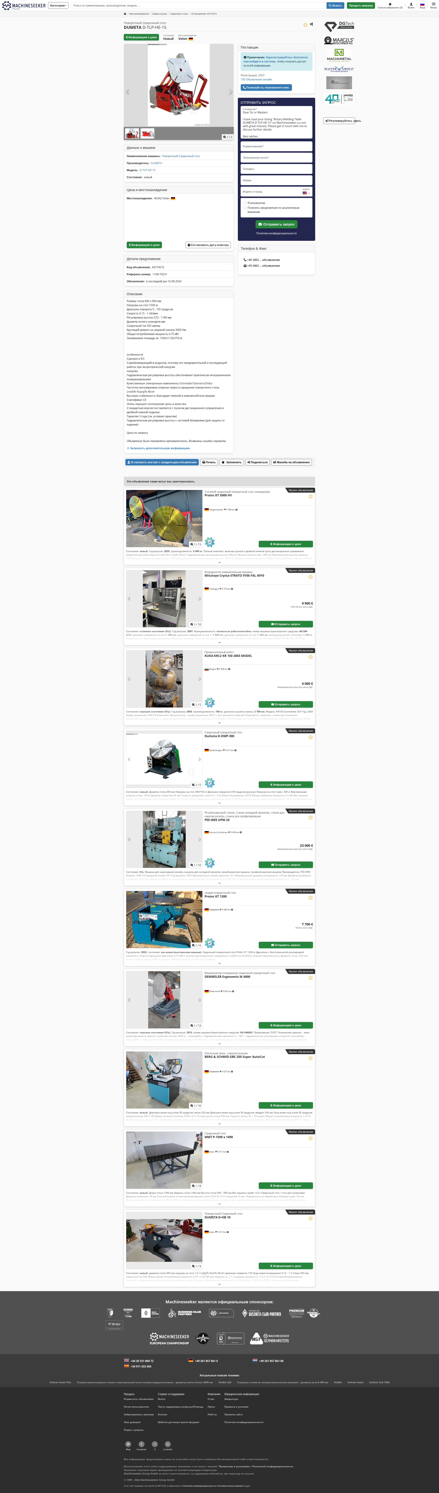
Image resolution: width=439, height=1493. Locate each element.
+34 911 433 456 (141, 1366)
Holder (338, 1382)
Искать (337, 5)
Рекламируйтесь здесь (341, 121)
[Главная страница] (125, 13)
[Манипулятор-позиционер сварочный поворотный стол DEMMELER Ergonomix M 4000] (164, 999)
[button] (433, 5)
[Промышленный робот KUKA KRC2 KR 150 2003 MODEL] (164, 678)
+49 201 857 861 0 (206, 1361)
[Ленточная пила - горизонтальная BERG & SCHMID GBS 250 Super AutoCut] (164, 1080)
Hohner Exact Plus (60, 1382)
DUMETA (156, 163)
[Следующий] (230, 92)
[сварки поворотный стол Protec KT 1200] (164, 919)
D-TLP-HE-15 (148, 170)
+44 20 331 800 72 (142, 1361)
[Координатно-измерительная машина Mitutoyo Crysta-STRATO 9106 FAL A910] (164, 598)
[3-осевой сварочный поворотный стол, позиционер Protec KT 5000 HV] (164, 518)
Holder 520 (224, 1382)
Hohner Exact (356, 1382)
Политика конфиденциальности (276, 233)
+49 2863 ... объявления (263, 260)
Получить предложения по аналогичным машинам (273, 210)
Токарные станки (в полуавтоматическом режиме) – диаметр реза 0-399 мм (282, 1382)
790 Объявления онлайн (256, 79)
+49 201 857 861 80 (271, 1361)
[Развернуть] (219, 562)
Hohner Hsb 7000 (379, 1382)
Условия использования (230, 1485)
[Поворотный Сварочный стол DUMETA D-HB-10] (164, 1240)
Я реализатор (256, 203)
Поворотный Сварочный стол (181, 156)
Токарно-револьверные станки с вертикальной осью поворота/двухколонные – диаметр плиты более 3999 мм (145, 1382)
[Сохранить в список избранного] (305, 24)
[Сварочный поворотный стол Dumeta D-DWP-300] (164, 759)
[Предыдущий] (127, 92)
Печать (210, 462)
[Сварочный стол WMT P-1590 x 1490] (164, 1160)
